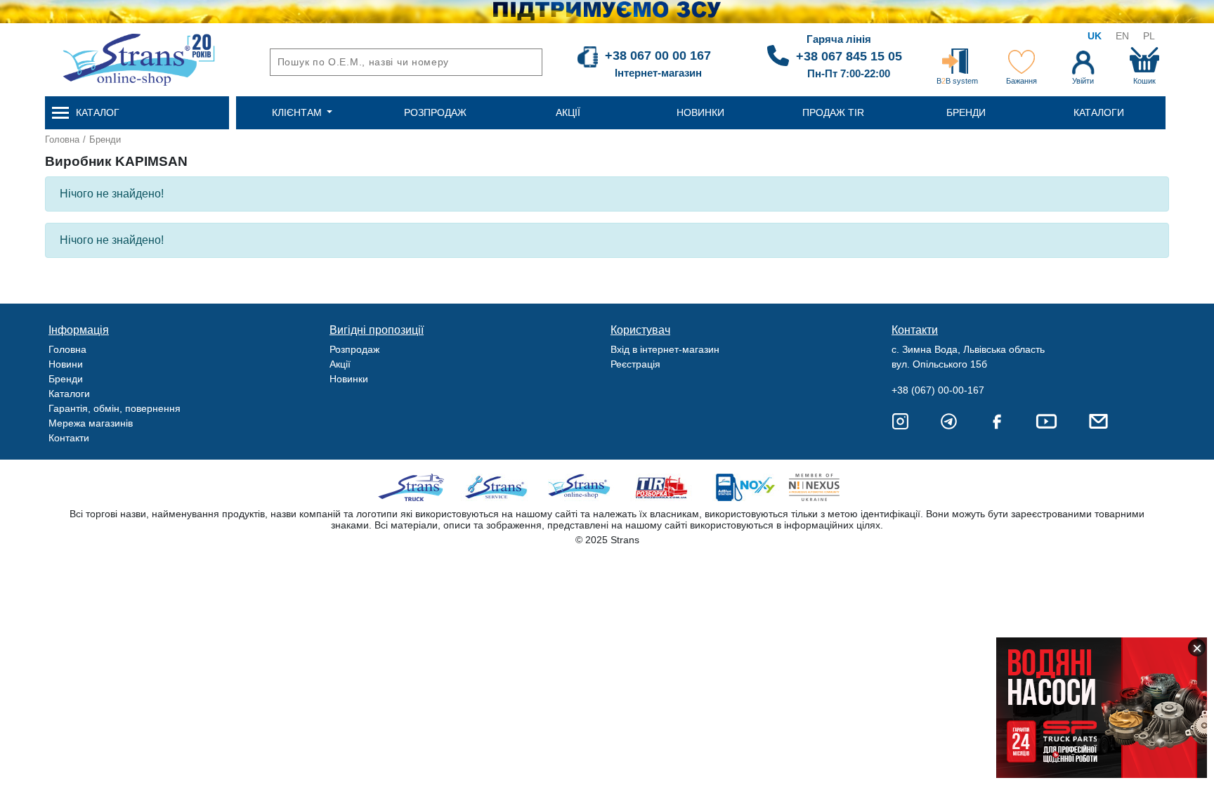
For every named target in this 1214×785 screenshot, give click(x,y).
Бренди (105, 139)
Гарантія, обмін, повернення (114, 408)
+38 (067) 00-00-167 (938, 390)
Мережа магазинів (90, 423)
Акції (340, 364)
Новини (65, 364)
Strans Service (497, 487)
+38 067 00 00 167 (658, 55)
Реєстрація (635, 364)
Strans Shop (580, 487)
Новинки (348, 378)
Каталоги (69, 393)
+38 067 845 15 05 (849, 56)
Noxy (744, 487)
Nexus (826, 487)
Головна (62, 139)
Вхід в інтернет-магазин (665, 349)
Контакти (68, 437)
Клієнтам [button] (298, 112)
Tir (662, 487)
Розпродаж (354, 349)
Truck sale (415, 487)
